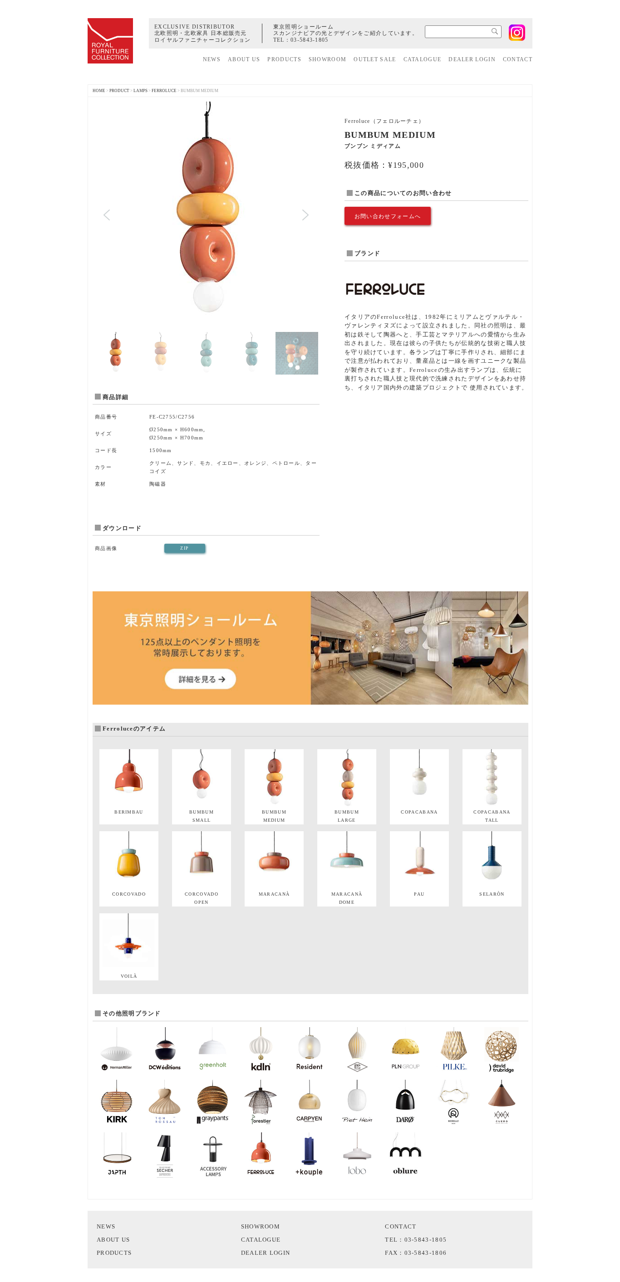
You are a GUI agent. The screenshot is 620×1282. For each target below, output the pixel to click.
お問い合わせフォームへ (387, 216)
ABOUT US (244, 59)
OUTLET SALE (375, 59)
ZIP (184, 548)
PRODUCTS (284, 59)
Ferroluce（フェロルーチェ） (384, 121)
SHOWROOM (327, 59)
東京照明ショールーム (303, 27)
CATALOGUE (422, 59)
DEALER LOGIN (472, 59)
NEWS (212, 59)
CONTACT (517, 59)
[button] (106, 215)
